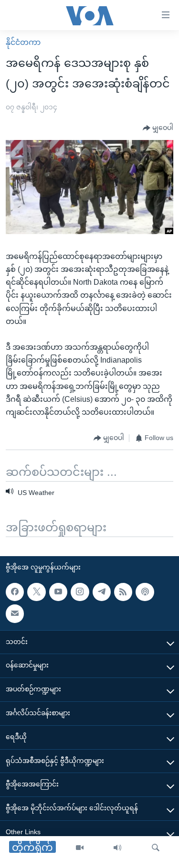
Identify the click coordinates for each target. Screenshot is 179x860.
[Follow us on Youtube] (58, 592)
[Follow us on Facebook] (15, 592)
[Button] (158, 128)
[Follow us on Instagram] (80, 592)
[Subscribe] (15, 613)
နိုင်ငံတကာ (23, 42)
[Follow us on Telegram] (102, 592)
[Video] (79, 848)
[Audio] (117, 848)
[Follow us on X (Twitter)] (36, 592)
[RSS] (123, 592)
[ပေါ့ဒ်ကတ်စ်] (145, 592)
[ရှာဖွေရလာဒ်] (155, 848)
